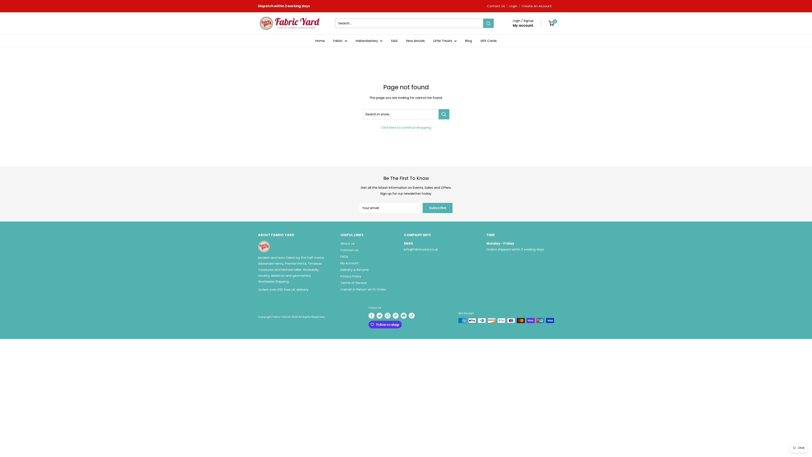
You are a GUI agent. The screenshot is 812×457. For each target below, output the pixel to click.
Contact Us (496, 6)
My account (523, 25)
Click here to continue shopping (406, 127)
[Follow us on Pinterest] (396, 316)
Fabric (338, 41)
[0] (551, 23)
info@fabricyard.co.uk (421, 249)
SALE (394, 41)
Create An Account (536, 6)
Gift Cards (488, 41)
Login (513, 6)
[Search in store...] (444, 114)
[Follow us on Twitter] (380, 316)
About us (347, 243)
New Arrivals (415, 41)
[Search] (488, 23)
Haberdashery (367, 41)
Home (320, 41)
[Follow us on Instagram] (388, 316)
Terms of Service (353, 283)
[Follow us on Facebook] (371, 316)
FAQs (344, 256)
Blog (468, 41)
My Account (349, 263)
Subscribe (437, 208)
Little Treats (442, 41)
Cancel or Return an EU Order (363, 289)
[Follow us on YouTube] (404, 316)
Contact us (349, 250)
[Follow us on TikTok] (412, 316)
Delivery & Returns (354, 269)
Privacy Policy (350, 276)
